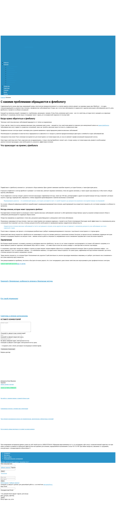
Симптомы (7, 88)
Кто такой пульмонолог (9, 298)
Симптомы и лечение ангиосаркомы (14, 316)
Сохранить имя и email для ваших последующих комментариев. (21, 346)
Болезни (6, 64)
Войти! (2, 471)
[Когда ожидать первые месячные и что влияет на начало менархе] (5, 426)
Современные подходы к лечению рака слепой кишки (14, 408)
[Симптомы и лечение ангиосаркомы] (9, 312)
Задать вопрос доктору (7, 384)
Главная (3, 97)
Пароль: (13, 467)
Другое (6, 94)
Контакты (7, 455)
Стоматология (11, 82)
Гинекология (10, 68)
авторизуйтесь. (48, 484)
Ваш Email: (4, 486)
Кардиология (10, 74)
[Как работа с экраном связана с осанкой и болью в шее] (5, 395)
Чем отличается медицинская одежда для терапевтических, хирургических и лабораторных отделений (27, 419)
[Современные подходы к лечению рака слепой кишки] (5, 405)
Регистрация (4, 473)
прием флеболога (103, 125)
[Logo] (13, 59)
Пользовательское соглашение (13, 459)
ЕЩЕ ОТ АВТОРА (21, 264)
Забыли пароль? (5, 467)
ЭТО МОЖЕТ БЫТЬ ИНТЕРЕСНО (9, 264)
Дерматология (11, 70)
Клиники (6, 90)
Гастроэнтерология (12, 66)
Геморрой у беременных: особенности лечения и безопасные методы (27, 281)
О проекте (7, 453)
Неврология (10, 78)
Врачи (5, 92)
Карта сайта (7, 457)
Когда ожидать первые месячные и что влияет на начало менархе (18, 429)
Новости (6, 62)
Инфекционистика (12, 72)
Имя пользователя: (6, 464)
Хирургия (9, 84)
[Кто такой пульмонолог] (9, 295)
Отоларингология (11, 80)
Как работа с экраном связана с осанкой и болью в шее (15, 398)
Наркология (10, 76)
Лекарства (7, 86)
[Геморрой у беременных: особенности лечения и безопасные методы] (9, 278)
